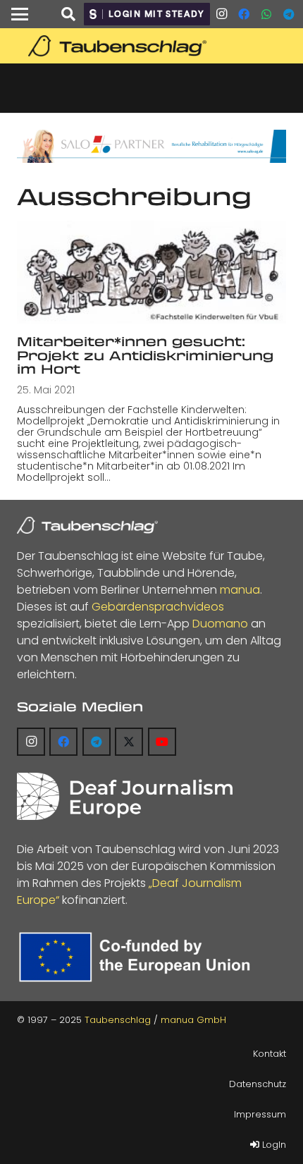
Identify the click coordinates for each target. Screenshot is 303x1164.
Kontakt (269, 1053)
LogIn (272, 1144)
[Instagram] (221, 14)
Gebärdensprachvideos (158, 607)
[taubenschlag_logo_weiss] (87, 525)
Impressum (260, 1114)
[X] (129, 742)
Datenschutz (257, 1084)
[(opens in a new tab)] (151, 272)
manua (240, 590)
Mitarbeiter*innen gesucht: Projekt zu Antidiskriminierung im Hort (145, 355)
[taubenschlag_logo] (151, 45)
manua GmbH (193, 1020)
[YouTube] (162, 742)
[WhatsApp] (266, 14)
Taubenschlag (118, 1020)
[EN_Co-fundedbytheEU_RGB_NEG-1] (138, 957)
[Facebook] (244, 14)
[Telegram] (289, 14)
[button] (19, 14)
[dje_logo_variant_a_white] (125, 796)
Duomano (220, 623)
